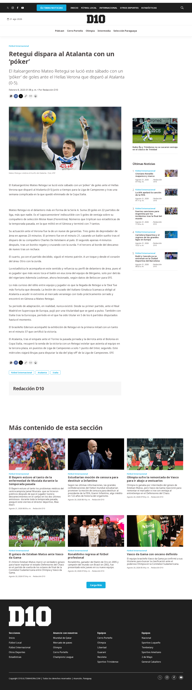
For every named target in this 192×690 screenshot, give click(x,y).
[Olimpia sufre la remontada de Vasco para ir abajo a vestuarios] (155, 454)
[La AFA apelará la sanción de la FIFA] (171, 192)
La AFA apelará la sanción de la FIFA (148, 193)
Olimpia (90, 30)
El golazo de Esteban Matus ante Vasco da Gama (36, 555)
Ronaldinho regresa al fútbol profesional (88, 555)
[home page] (96, 19)
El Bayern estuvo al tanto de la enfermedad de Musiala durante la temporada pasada (33, 480)
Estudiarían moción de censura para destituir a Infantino (93, 479)
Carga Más (96, 585)
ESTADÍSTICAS (149, 7)
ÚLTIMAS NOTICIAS (51, 7)
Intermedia (104, 30)
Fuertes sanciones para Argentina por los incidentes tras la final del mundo (148, 215)
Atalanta (42, 372)
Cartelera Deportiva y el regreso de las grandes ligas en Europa (147, 237)
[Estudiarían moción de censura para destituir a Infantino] (96, 454)
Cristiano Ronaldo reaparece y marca (144, 174)
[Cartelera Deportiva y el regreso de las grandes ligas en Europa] (171, 234)
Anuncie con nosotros (65, 633)
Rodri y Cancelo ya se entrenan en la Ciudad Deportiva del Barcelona (147, 258)
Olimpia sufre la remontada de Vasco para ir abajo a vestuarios (153, 479)
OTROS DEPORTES (129, 7)
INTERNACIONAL (108, 7)
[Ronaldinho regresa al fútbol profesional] (96, 531)
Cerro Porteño (75, 30)
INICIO (74, 7)
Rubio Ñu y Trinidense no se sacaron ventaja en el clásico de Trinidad (155, 148)
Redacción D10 (28, 388)
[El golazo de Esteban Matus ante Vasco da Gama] (37, 531)
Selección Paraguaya (125, 30)
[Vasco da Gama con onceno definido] (155, 531)
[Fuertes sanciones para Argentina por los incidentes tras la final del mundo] (171, 211)
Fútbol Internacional (19, 46)
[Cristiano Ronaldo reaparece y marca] (171, 173)
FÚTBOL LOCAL (89, 7)
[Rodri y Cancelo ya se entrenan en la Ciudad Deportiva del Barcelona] (171, 255)
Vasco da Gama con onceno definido (152, 554)
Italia (55, 372)
